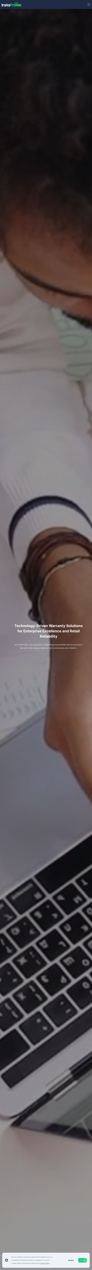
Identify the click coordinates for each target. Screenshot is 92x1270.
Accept (82, 1260)
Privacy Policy (44, 1263)
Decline (71, 1260)
